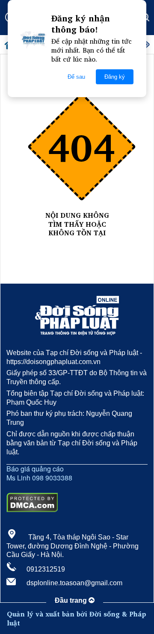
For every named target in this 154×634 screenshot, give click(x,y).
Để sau (76, 77)
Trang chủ (77, 241)
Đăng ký (114, 77)
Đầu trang (72, 600)
